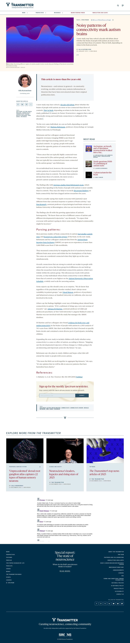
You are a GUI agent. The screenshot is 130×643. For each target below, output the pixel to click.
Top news (92, 466)
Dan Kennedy (41, 204)
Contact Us (120, 594)
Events (8, 577)
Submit (81, 395)
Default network (21, 115)
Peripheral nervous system (18, 466)
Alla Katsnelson (85, 49)
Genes (18, 116)
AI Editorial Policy (117, 585)
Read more (65, 571)
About (116, 551)
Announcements (118, 570)
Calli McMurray (17, 485)
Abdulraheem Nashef (101, 157)
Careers (121, 573)
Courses (9, 580)
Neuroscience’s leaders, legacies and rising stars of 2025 (63, 474)
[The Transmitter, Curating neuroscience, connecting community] (20, 5)
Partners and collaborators (114, 557)
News (23, 12)
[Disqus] (65, 519)
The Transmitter (57, 482)
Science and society (55, 466)
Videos (8, 568)
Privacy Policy (119, 588)
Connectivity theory (22, 114)
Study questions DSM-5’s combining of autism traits (102, 164)
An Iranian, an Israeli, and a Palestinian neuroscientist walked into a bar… (102, 150)
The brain (24, 116)
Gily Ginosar (108, 155)
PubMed (79, 377)
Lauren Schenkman (101, 168)
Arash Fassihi (99, 155)
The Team (121, 554)
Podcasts (9, 566)
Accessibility (119, 591)
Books (8, 571)
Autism (25, 111)
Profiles (9, 560)
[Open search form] (118, 5)
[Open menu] (123, 5)
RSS (123, 575)
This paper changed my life (15, 563)
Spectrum (85, 20)
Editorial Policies (118, 583)
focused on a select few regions (55, 237)
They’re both (48, 110)
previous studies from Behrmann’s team (68, 185)
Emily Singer (99, 177)
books (14, 574)
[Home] (65, 619)
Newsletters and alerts (116, 560)
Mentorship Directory (116, 567)
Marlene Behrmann (58, 127)
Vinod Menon (68, 292)
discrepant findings (81, 191)
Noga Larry (97, 156)
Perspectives (40, 12)
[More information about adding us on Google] (113, 20)
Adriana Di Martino (55, 309)
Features (9, 557)
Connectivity (26, 113)
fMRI (29, 115)
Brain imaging (55, 407)
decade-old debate (68, 105)
